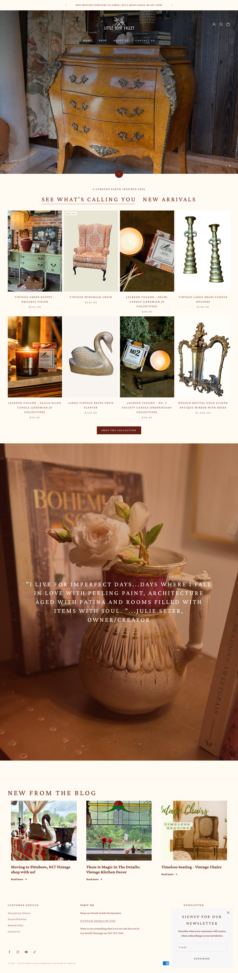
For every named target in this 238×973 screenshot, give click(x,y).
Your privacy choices (19, 913)
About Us (121, 40)
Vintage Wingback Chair (91, 297)
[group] (119, 92)
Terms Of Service (17, 919)
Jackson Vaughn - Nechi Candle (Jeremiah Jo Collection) (147, 301)
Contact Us (145, 40)
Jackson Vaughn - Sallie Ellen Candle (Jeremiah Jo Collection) (34, 407)
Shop (103, 40)
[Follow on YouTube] (26, 952)
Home (87, 40)
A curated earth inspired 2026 (119, 189)
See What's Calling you (89, 199)
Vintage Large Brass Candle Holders (203, 299)
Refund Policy (15, 925)
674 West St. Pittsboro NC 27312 (97, 920)
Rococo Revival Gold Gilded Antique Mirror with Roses (203, 405)
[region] (119, 92)
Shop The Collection (119, 430)
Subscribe (202, 958)
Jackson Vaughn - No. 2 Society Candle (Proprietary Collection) (147, 407)
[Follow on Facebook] (9, 952)
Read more (17, 879)
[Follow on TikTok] (34, 952)
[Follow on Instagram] (17, 952)
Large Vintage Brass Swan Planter (91, 405)
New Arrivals (170, 199)
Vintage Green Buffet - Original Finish (35, 299)
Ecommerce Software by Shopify (57, 963)
